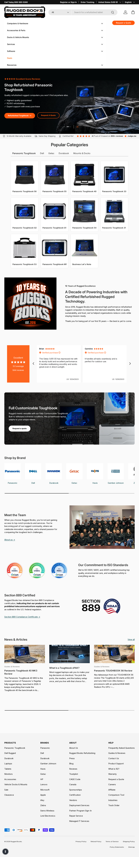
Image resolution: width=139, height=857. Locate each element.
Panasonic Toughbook (14, 748)
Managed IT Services (79, 821)
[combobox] (82, 12)
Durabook (8, 758)
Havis (42, 769)
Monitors (8, 774)
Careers (112, 784)
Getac (43, 774)
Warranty (112, 774)
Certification (75, 795)
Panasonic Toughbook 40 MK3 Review (20, 672)
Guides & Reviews (116, 753)
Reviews (73, 769)
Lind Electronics (47, 816)
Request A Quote (48, 115)
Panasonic (45, 748)
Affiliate (111, 789)
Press (72, 758)
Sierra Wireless (47, 810)
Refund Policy (96, 841)
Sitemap (131, 847)
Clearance (9, 795)
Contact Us (113, 758)
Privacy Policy (81, 841)
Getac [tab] (51, 153)
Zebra (43, 805)
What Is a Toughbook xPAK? (64, 668)
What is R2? (113, 769)
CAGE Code (74, 779)
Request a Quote (116, 779)
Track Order (113, 805)
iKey (42, 800)
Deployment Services (79, 805)
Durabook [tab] (64, 153)
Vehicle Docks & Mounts (15, 784)
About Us (73, 748)
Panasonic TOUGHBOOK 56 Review (113, 670)
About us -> (9, 539)
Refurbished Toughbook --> (19, 115)
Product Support (116, 763)
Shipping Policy (129, 841)
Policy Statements (117, 847)
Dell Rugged (10, 753)
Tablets (7, 769)
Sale (6, 789)
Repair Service (76, 816)
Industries (112, 800)
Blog (71, 763)
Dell (42, 753)
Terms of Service (112, 841)
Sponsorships (75, 789)
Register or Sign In (68, 2)
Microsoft (44, 789)
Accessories (10, 779)
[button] (5, 851)
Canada (72, 784)
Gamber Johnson (48, 763)
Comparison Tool (116, 795)
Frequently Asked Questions (121, 748)
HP (41, 779)
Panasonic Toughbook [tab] (24, 153)
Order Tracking (87, 2)
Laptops (8, 763)
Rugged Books (16, 841)
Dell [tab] (42, 153)
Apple (43, 795)
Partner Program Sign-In (80, 810)
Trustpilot (73, 774)
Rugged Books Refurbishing (82, 753)
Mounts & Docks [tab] (81, 153)
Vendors (73, 800)
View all (131, 639)
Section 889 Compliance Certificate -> (22, 616)
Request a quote (19, 428)
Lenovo (43, 784)
